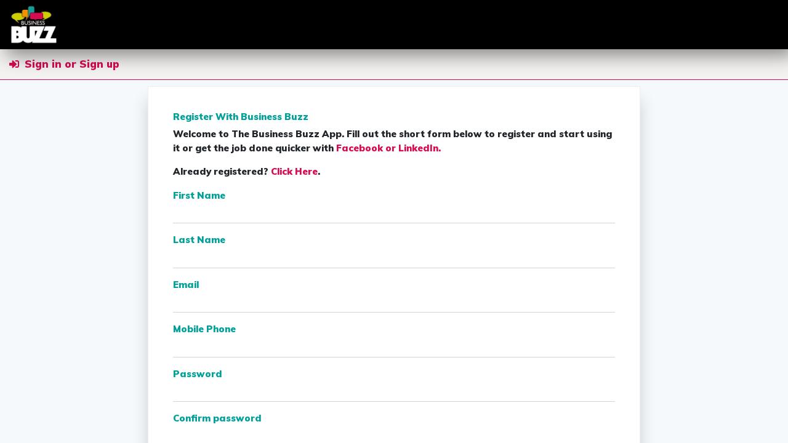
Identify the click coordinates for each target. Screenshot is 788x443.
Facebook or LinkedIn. (388, 148)
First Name (199, 195)
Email (186, 284)
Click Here (294, 171)
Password (197, 374)
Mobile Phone (204, 329)
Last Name (199, 239)
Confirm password (217, 418)
